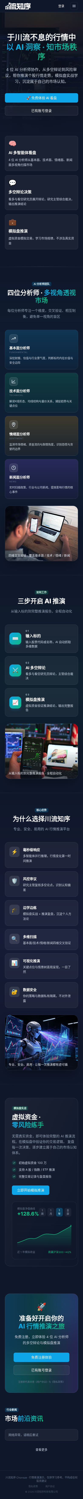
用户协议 (50, 1486)
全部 (68, 1212)
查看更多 (41, 1449)
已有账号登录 (41, 111)
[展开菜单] (74, 6)
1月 (51, 1212)
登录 (61, 6)
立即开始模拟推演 (30, 1190)
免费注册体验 (41, 1357)
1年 (59, 1212)
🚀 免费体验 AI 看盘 (41, 98)
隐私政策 (33, 1486)
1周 (42, 1212)
